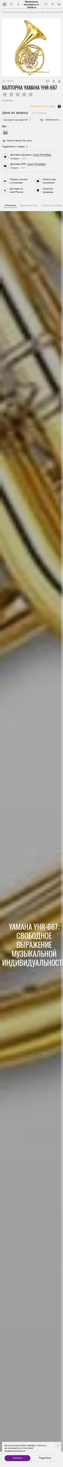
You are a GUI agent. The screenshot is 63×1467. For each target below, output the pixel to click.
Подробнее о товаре (13, 147)
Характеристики (28, 205)
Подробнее (45, 1458)
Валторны (35, 12)
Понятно (17, 1458)
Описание (10, 205)
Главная (6, 12)
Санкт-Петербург (42, 155)
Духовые (24, 12)
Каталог (15, 12)
